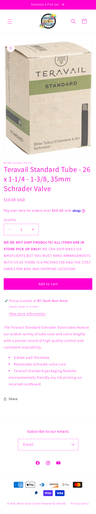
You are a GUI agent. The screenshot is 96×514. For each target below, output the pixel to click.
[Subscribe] (72, 444)
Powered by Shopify (53, 503)
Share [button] (13, 399)
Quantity (10, 220)
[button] (9, 21)
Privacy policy (80, 503)
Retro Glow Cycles (28, 503)
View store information (27, 313)
